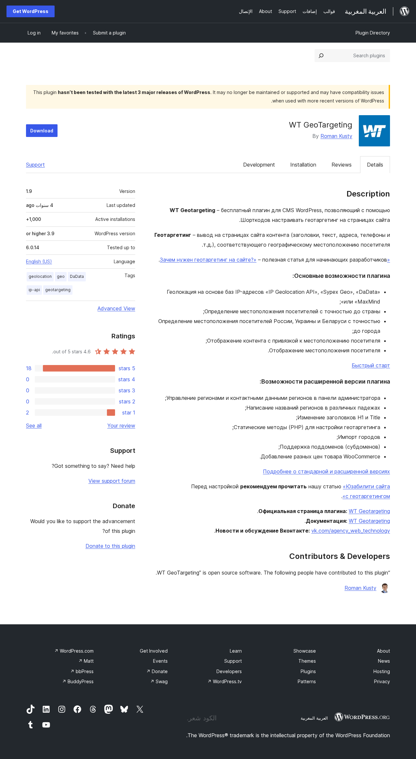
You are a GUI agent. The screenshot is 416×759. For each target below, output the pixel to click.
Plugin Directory (373, 32)
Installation (303, 164)
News (384, 661)
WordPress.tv (224, 681)
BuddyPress (78, 681)
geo (61, 276)
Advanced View (116, 308)
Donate (157, 671)
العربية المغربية (314, 718)
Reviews (342, 164)
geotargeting (58, 289)
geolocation (40, 276)
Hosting (381, 671)
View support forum (111, 481)
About (383, 651)
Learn (236, 651)
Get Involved (154, 651)
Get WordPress (30, 11)
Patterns (307, 681)
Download (41, 130)
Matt (86, 661)
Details (375, 164)
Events (160, 661)
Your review (121, 425)
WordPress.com (74, 651)
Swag (159, 681)
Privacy (382, 681)
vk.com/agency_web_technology (350, 530)
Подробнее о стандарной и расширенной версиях (326, 471)
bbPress (82, 671)
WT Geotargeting (369, 511)
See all (34, 425)
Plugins (308, 671)
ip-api (34, 289)
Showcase (304, 651)
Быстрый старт (371, 365)
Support (35, 164)
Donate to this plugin (110, 546)
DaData (77, 276)
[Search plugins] (321, 55)
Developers (229, 671)
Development (259, 164)
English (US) (39, 261)
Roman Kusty (336, 136)
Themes (307, 661)
